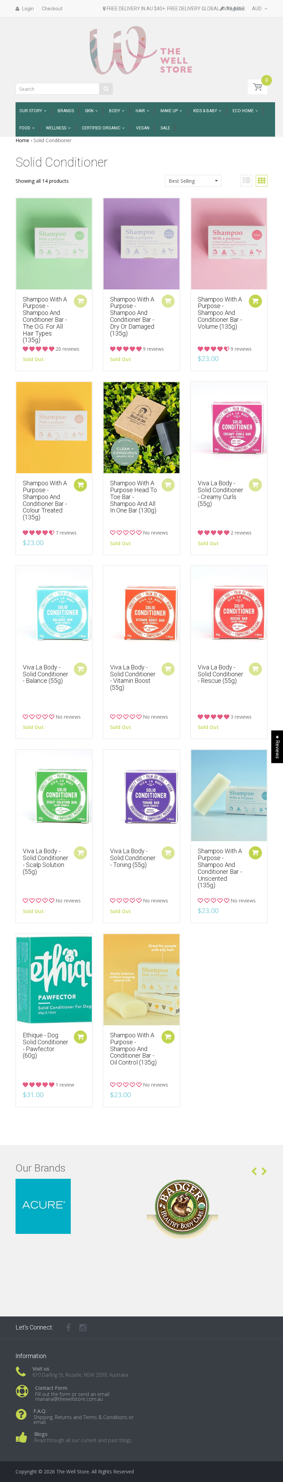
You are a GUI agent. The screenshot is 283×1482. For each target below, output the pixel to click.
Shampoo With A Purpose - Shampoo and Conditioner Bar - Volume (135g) (220, 313)
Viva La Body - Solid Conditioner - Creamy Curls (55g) (220, 493)
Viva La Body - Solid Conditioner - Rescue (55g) (220, 674)
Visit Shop (76, 1187)
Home (22, 140)
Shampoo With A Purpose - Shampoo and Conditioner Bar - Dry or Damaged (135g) (132, 316)
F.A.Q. (40, 1410)
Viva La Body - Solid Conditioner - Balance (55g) (45, 674)
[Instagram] (83, 1327)
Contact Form (51, 1387)
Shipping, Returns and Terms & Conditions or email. (83, 1419)
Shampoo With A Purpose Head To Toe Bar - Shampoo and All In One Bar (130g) (133, 496)
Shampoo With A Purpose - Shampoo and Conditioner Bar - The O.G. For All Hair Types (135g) (45, 320)
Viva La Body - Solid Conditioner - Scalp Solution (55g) (45, 861)
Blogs (41, 1433)
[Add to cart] (255, 301)
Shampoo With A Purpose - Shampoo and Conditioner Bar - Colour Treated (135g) (45, 500)
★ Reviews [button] (277, 747)
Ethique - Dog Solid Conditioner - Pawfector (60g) (45, 1045)
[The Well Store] (141, 49)
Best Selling (182, 181)
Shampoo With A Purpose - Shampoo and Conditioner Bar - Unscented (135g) (220, 868)
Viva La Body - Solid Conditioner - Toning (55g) (133, 857)
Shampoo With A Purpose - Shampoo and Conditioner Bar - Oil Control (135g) (133, 1048)
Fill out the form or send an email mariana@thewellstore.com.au (72, 1396)
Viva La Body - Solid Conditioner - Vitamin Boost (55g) (133, 677)
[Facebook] (68, 1327)
